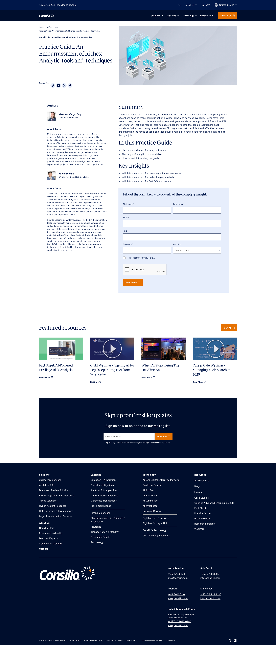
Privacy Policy (164, 442)
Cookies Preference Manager (151, 640)
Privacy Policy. (148, 258)
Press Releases (202, 518)
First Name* (128, 204)
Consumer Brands (100, 537)
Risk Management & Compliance (56, 495)
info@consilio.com (66, 4)
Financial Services (100, 512)
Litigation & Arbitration (103, 479)
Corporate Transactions (104, 500)
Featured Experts (48, 538)
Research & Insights (204, 523)
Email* (126, 217)
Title (125, 231)
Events (198, 492)
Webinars (199, 528)
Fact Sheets (200, 508)
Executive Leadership (50, 533)
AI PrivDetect (150, 495)
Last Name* (178, 204)
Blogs (197, 486)
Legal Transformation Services (55, 516)
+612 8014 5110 (176, 594)
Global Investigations (102, 485)
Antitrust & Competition (104, 490)
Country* (177, 244)
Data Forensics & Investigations (56, 511)
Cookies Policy (131, 640)
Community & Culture (50, 543)
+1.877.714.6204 (176, 573)
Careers (206, 4)
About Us (189, 5)
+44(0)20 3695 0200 (179, 621)
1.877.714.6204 (47, 4)
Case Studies (201, 497)
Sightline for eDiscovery (156, 518)
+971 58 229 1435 (210, 594)
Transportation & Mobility (105, 531)
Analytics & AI (46, 485)
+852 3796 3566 (209, 573)
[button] (191, 4)
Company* (128, 244)
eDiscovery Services (50, 479)
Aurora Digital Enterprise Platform (161, 479)
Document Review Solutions (54, 490)
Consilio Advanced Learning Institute (214, 502)
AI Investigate (150, 505)
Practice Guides (202, 513)
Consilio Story (46, 528)
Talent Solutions (47, 500)
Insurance (96, 526)
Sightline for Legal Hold (155, 523)
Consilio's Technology (154, 530)
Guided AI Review (152, 485)
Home (41, 27)
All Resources (52, 27)
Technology (97, 542)
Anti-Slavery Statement (114, 640)
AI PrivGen (148, 490)
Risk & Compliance (101, 505)
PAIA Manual (170, 640)
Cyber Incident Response (52, 505)
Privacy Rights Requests (93, 640)
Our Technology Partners (156, 535)
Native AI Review (152, 511)
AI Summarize (150, 500)
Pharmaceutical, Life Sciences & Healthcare (108, 520)
